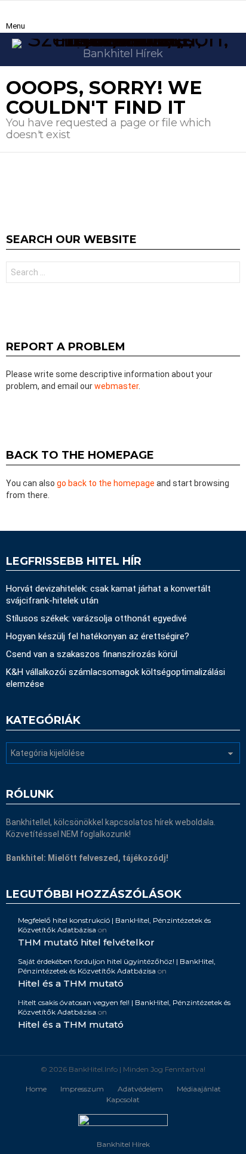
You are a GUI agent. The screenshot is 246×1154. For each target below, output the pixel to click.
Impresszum (82, 1088)
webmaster (116, 386)
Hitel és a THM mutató (71, 983)
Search (228, 274)
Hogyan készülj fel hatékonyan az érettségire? (97, 636)
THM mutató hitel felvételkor (86, 942)
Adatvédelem (140, 1088)
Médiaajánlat (199, 1088)
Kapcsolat (123, 1099)
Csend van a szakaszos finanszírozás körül (91, 654)
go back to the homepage (106, 483)
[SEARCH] (235, 16)
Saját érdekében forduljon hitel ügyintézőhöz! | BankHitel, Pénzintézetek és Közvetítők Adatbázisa (117, 966)
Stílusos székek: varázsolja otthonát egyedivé (96, 618)
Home (36, 1088)
